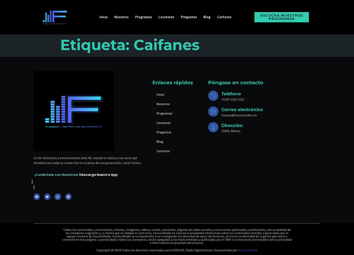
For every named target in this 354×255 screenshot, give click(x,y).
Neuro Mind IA (248, 250)
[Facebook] (37, 196)
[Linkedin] (68, 196)
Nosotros (121, 17)
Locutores (166, 17)
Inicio (104, 17)
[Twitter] (47, 196)
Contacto (224, 17)
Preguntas (189, 17)
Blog (207, 17)
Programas (143, 17)
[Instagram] (57, 196)
